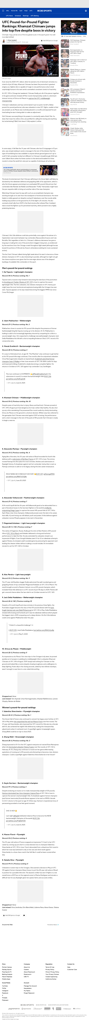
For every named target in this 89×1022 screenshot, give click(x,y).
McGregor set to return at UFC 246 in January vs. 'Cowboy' (78, 61)
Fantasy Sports (6, 969)
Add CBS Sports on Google (50, 40)
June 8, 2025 (20, 383)
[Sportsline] (26, 1008)
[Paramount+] (37, 1008)
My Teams (27, 991)
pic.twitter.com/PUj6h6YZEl (16, 821)
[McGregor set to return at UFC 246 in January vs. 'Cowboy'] (65, 63)
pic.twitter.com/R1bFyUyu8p (44, 630)
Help (68, 967)
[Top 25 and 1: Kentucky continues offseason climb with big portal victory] (65, 102)
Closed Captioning (51, 975)
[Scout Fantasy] (67, 1008)
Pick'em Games (7, 967)
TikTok (4, 988)
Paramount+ (27, 974)
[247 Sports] (14, 1008)
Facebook (5, 993)
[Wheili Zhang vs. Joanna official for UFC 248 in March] (65, 73)
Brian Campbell (12, 40)
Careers (26, 969)
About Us (27, 967)
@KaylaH (16, 816)
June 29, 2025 (21, 480)
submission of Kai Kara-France (23, 459)
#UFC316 (47, 376)
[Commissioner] (49, 1008)
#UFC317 (39, 474)
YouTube (5, 986)
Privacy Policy (50, 969)
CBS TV (26, 977)
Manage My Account (30, 986)
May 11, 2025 (23, 634)
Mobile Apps (6, 979)
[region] (74, 27)
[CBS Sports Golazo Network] (58, 1005)
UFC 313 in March (13, 533)
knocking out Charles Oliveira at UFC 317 (18, 282)
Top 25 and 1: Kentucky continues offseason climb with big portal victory (78, 100)
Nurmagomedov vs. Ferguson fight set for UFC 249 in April (77, 51)
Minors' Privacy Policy (52, 972)
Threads (4, 998)
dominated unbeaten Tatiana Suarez (21, 747)
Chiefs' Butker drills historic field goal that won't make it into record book (78, 130)
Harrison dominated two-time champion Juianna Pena (20, 793)
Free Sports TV (7, 972)
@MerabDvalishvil (38, 374)
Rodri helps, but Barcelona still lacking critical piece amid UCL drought (78, 110)
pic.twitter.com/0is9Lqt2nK (15, 379)
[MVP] (58, 1008)
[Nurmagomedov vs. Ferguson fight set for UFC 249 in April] (65, 53)
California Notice (51, 977)
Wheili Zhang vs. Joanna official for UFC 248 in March (77, 71)
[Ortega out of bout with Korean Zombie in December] (65, 83)
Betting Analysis (7, 974)
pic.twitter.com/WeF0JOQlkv (16, 477)
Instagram (5, 991)
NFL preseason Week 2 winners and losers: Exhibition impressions (77, 90)
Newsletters (27, 988)
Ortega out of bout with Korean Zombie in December (77, 81)
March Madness (7, 977)
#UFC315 (13, 630)
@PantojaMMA (49, 474)
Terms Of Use (50, 967)
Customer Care (72, 969)
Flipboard (5, 1000)
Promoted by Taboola (52, 924)
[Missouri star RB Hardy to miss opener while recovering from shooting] (65, 122)
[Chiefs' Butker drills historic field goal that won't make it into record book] (65, 132)
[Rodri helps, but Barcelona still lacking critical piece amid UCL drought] (65, 112)
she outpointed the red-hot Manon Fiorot (28, 722)
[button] (3, 11)
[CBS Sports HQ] (41, 1005)
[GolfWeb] (77, 1009)
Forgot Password (29, 993)
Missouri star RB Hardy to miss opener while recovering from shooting (78, 120)
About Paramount (29, 972)
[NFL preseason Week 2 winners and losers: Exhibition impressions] (65, 92)
